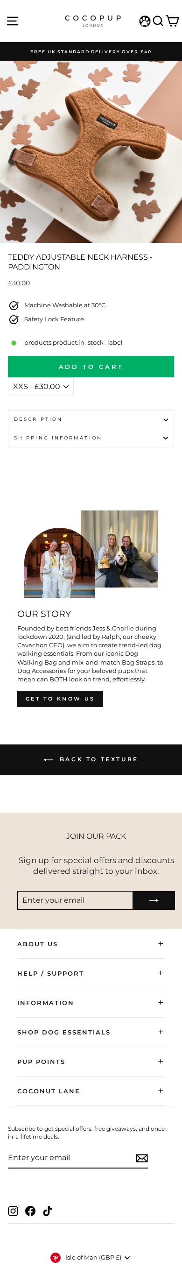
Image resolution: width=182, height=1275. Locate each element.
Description (38, 419)
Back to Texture (97, 759)
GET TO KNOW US (60, 698)
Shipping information (58, 438)
